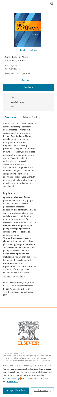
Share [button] (13, 97)
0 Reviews (25, 80)
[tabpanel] (20, 209)
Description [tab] (11, 117)
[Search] (52, 4)
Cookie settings (13, 378)
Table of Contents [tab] (32, 117)
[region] (28, 379)
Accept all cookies (15, 390)
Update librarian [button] (17, 102)
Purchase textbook (28, 50)
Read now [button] (28, 87)
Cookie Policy (13, 382)
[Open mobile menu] (5, 4)
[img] (11, 80)
